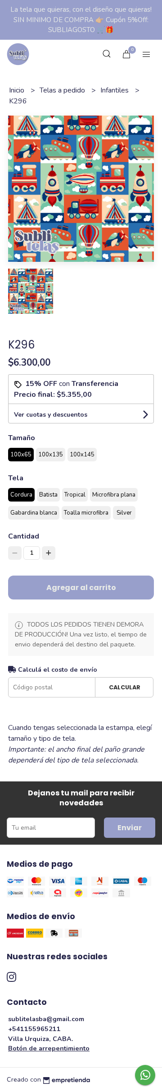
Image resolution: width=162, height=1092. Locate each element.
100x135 (50, 455)
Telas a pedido (63, 90)
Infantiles (115, 90)
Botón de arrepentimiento (49, 1048)
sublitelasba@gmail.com (46, 1018)
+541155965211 (34, 1028)
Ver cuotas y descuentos (50, 414)
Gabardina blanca (33, 513)
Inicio (17, 90)
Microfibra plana (113, 495)
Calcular (124, 687)
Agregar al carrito (81, 587)
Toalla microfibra (86, 513)
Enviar (129, 827)
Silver (124, 513)
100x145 (82, 455)
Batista (48, 495)
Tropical (75, 495)
